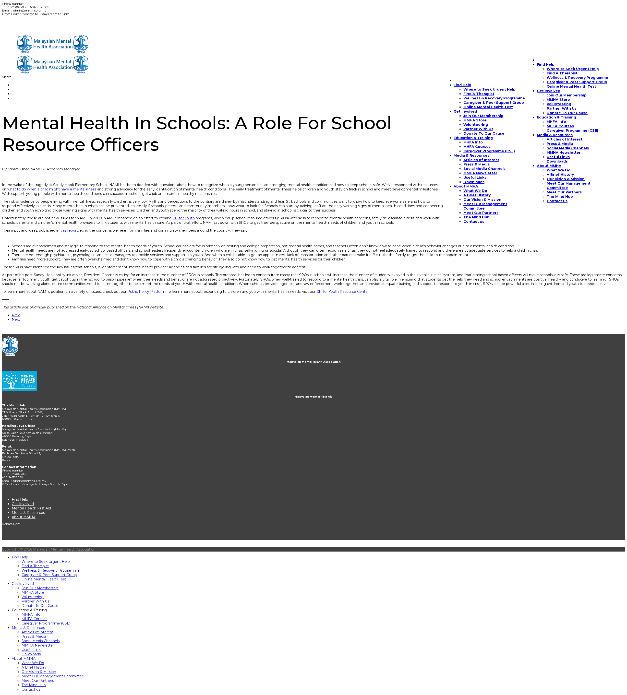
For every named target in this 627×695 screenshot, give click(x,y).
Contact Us (10, 25)
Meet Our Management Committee (53, 676)
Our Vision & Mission (566, 179)
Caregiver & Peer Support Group (577, 82)
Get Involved (548, 91)
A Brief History (560, 174)
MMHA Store (558, 99)
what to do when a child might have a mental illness (51, 189)
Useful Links (558, 157)
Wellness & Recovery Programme (577, 77)
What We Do (558, 170)
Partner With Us (562, 108)
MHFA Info (556, 121)
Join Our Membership (567, 95)
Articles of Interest (564, 139)
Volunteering (559, 104)
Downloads (557, 161)
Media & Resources (555, 135)
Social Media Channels (568, 148)
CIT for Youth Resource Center (342, 291)
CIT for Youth (183, 218)
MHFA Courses (560, 126)
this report (69, 230)
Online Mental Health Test (571, 86)
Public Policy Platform (146, 291)
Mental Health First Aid (31, 508)
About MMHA (549, 166)
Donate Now (28, 25)
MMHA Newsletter (563, 152)
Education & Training (556, 117)
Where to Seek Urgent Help (489, 89)
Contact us (557, 201)
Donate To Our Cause (567, 113)
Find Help (462, 85)
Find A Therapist (478, 94)
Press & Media (560, 143)
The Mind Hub (560, 196)
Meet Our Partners (564, 192)
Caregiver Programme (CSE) (572, 130)
